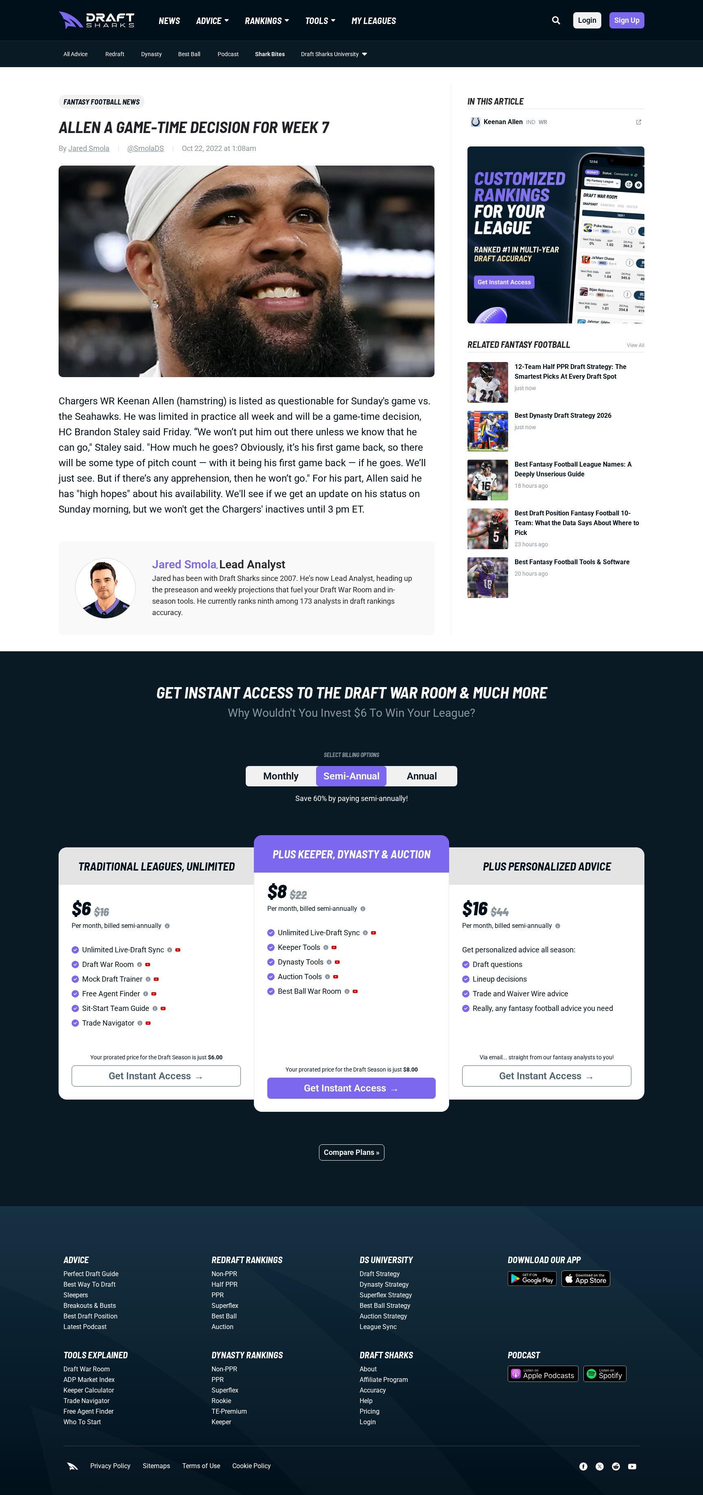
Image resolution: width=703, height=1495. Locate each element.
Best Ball (189, 54)
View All (635, 345)
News (169, 20)
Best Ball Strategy (385, 1305)
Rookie (221, 1401)
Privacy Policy (110, 1466)
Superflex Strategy (386, 1295)
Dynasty (151, 54)
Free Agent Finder (88, 1411)
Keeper (221, 1422)
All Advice (75, 54)
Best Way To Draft (89, 1284)
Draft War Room (86, 1369)
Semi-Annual (351, 776)
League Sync (378, 1327)
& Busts (105, 1305)
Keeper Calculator (88, 1390)
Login (587, 20)
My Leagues (374, 20)
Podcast (228, 54)
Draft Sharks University (330, 54)
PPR (218, 1295)
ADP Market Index (89, 1380)
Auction (223, 1327)
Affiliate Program (384, 1380)
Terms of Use (201, 1466)
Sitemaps (156, 1466)
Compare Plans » (352, 1152)
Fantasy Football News (101, 101)
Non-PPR (224, 1274)
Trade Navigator (86, 1401)
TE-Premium (229, 1411)
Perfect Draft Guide (90, 1274)
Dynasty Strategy (384, 1284)
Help (366, 1401)
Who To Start (82, 1422)
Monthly (281, 776)
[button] (177, 949)
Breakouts (77, 1305)
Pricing (370, 1411)
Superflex (225, 1305)
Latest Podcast (85, 1327)
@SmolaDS (145, 148)
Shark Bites (270, 54)
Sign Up (627, 20)
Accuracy (373, 1390)
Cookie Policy (251, 1466)
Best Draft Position (90, 1316)
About (368, 1369)
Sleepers (75, 1295)
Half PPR (225, 1284)
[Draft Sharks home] (96, 20)
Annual (422, 776)
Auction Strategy (383, 1316)
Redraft (114, 54)
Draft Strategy (380, 1274)
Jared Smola (88, 148)
